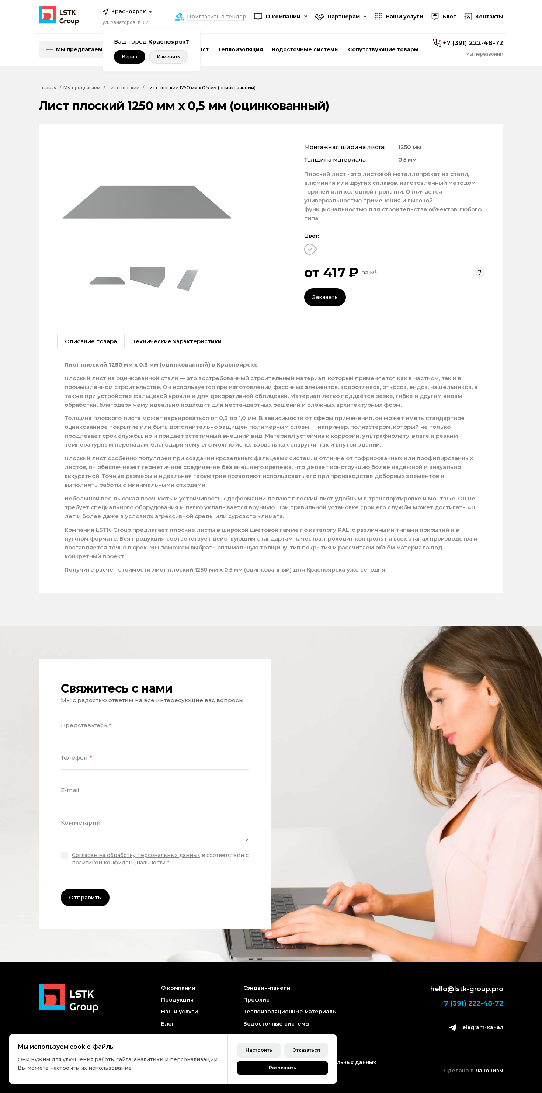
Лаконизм (489, 1070)
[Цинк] (310, 249)
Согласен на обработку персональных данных (136, 855)
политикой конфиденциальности (119, 862)
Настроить (259, 1050)
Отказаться (306, 1050)
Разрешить (282, 1068)
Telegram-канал (481, 1027)
